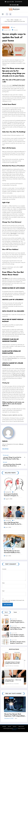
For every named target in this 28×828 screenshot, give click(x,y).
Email (3, 591)
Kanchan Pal (8, 492)
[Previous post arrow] (24, 457)
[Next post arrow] (24, 465)
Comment (6, 615)
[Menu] (2, 14)
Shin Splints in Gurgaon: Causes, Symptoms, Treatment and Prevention (18, 642)
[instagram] (16, 5)
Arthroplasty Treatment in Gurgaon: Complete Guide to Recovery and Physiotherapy (17, 621)
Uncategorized (5, 27)
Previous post (6, 455)
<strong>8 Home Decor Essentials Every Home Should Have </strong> (12, 465)
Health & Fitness (21, 726)
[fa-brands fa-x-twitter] (12, 5)
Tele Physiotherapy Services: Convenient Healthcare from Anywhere (12, 552)
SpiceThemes (14, 729)
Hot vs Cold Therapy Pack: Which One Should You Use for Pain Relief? (12, 523)
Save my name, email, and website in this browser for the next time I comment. (13, 601)
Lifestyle (13, 697)
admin (14, 27)
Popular (15, 612)
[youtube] (17, 5)
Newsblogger (15, 728)
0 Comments (16, 30)
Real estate (4, 726)
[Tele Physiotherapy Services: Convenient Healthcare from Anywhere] (14, 541)
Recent (6, 612)
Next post (5, 462)
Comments (4, 569)
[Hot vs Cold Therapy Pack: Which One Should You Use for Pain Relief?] (14, 512)
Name (3, 583)
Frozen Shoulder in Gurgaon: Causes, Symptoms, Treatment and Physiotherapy (17, 635)
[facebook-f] (10, 5)
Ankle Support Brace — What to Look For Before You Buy (17, 628)
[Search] (7, 14)
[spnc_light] (10, 14)
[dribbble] (14, 5)
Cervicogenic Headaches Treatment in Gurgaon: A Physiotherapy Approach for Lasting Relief (12, 495)
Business (8, 697)
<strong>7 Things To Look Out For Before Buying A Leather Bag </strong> (12, 458)
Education (14, 726)
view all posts (5, 448)
